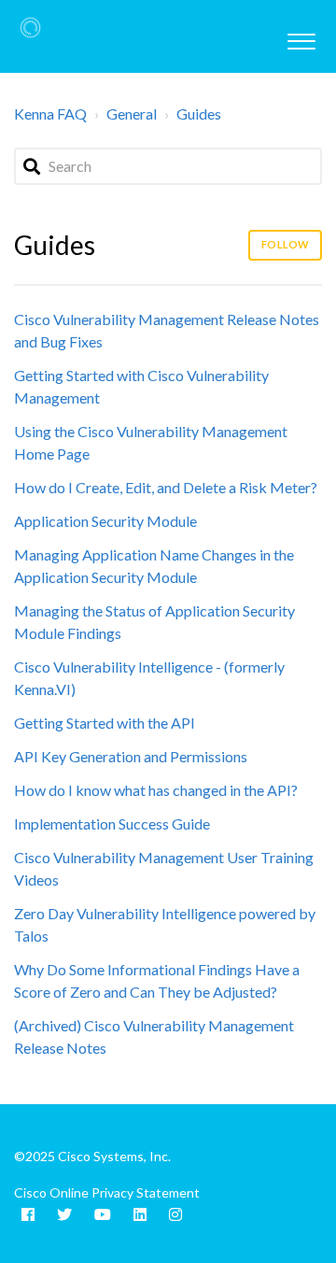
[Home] (30, 27)
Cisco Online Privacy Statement (107, 1192)
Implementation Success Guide (112, 823)
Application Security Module (105, 521)
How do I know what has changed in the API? (156, 790)
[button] (301, 36)
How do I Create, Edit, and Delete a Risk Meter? (165, 487)
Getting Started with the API (104, 722)
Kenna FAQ (50, 113)
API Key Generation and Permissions (130, 756)
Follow (285, 244)
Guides (198, 113)
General (131, 113)
